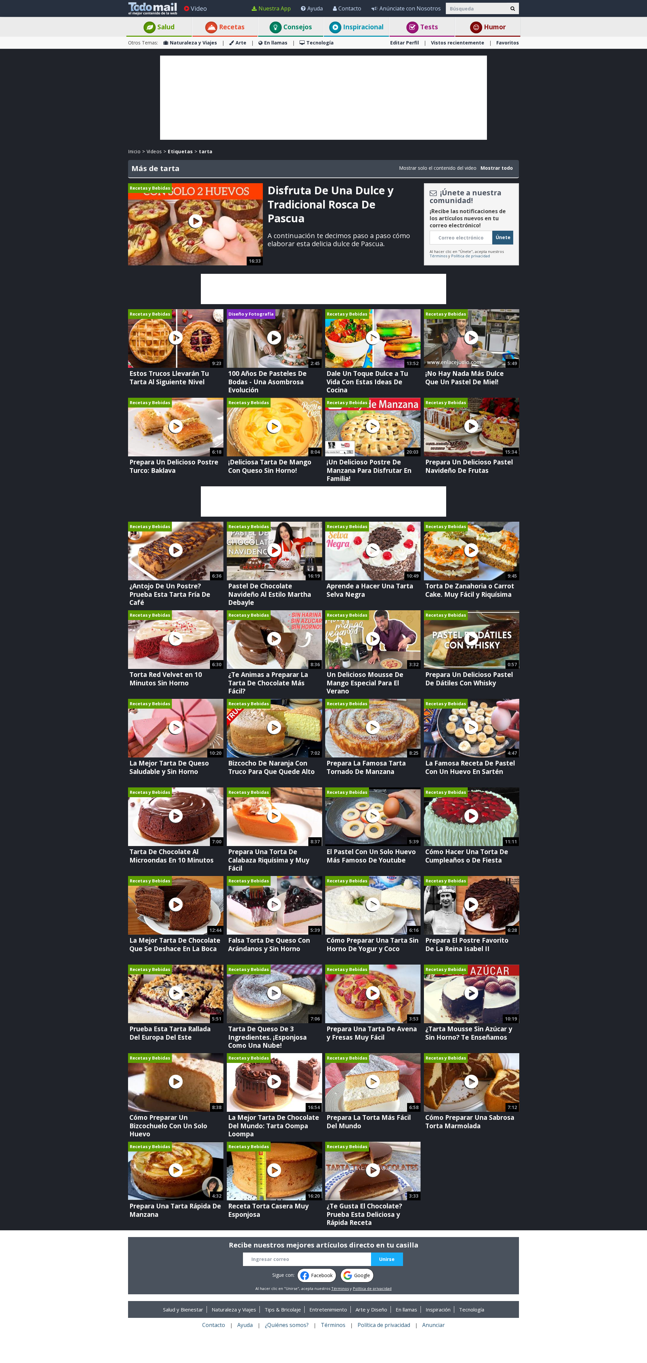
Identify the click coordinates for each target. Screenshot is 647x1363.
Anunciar (433, 1325)
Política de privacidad (470, 255)
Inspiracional (362, 27)
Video (199, 8)
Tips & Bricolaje (283, 1309)
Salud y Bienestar (183, 1309)
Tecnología (320, 42)
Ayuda (315, 8)
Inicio (134, 151)
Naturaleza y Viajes (193, 42)
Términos (438, 255)
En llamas (275, 42)
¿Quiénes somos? (287, 1325)
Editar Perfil (404, 42)
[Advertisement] (323, 98)
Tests (428, 27)
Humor (494, 27)
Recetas (231, 27)
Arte (241, 42)
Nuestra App (274, 8)
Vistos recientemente (457, 42)
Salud (165, 27)
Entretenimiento (328, 1309)
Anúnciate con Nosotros (410, 8)
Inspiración (438, 1309)
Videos (154, 151)
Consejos (297, 27)
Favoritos (507, 42)
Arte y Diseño (371, 1309)
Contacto (349, 8)
